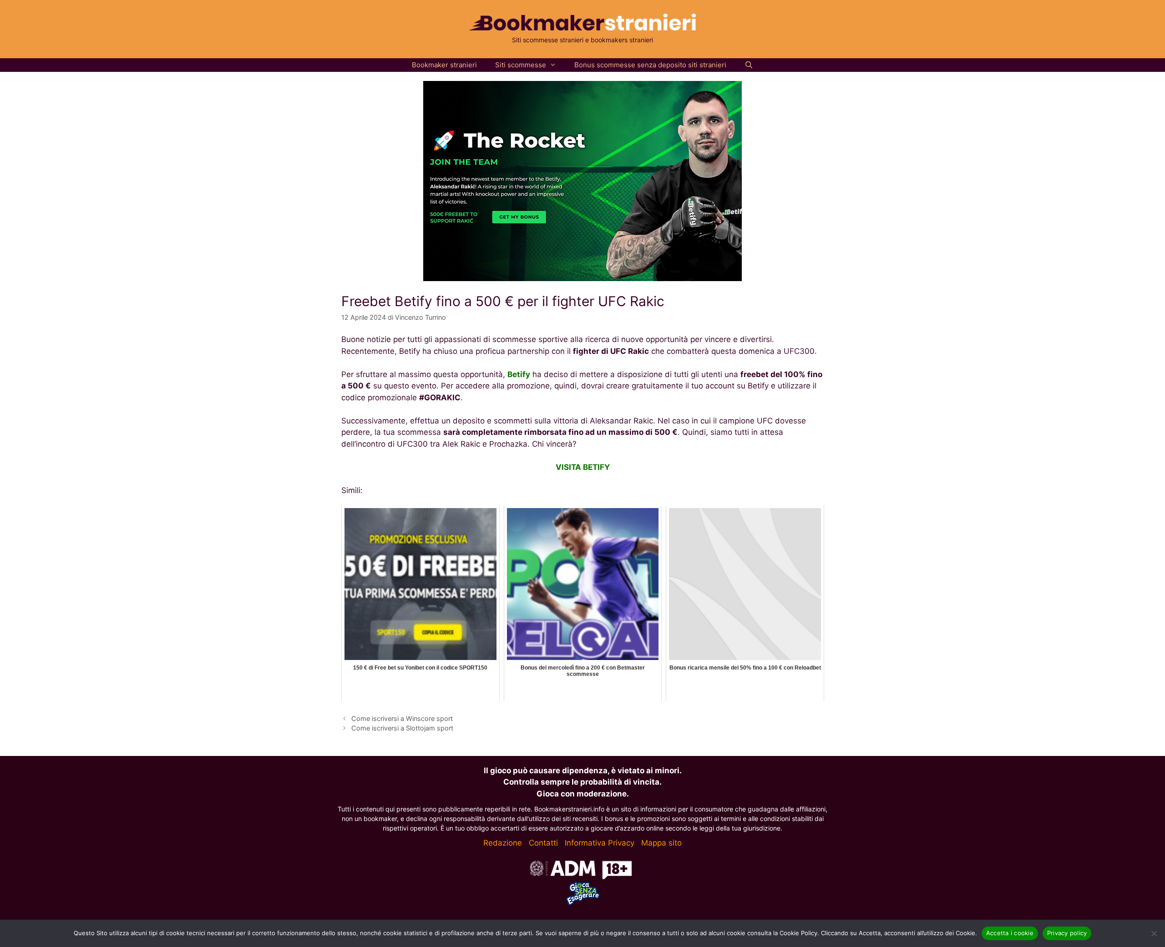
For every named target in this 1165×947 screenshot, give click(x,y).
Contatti (543, 842)
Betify (518, 374)
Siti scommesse (520, 64)
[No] (1153, 933)
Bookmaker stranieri (444, 64)
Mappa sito (661, 842)
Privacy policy (1067, 933)
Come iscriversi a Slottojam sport (402, 728)
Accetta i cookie (1009, 933)
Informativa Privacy (599, 842)
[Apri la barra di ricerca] (748, 65)
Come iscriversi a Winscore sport (402, 718)
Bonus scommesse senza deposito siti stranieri (650, 64)
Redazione (502, 842)
